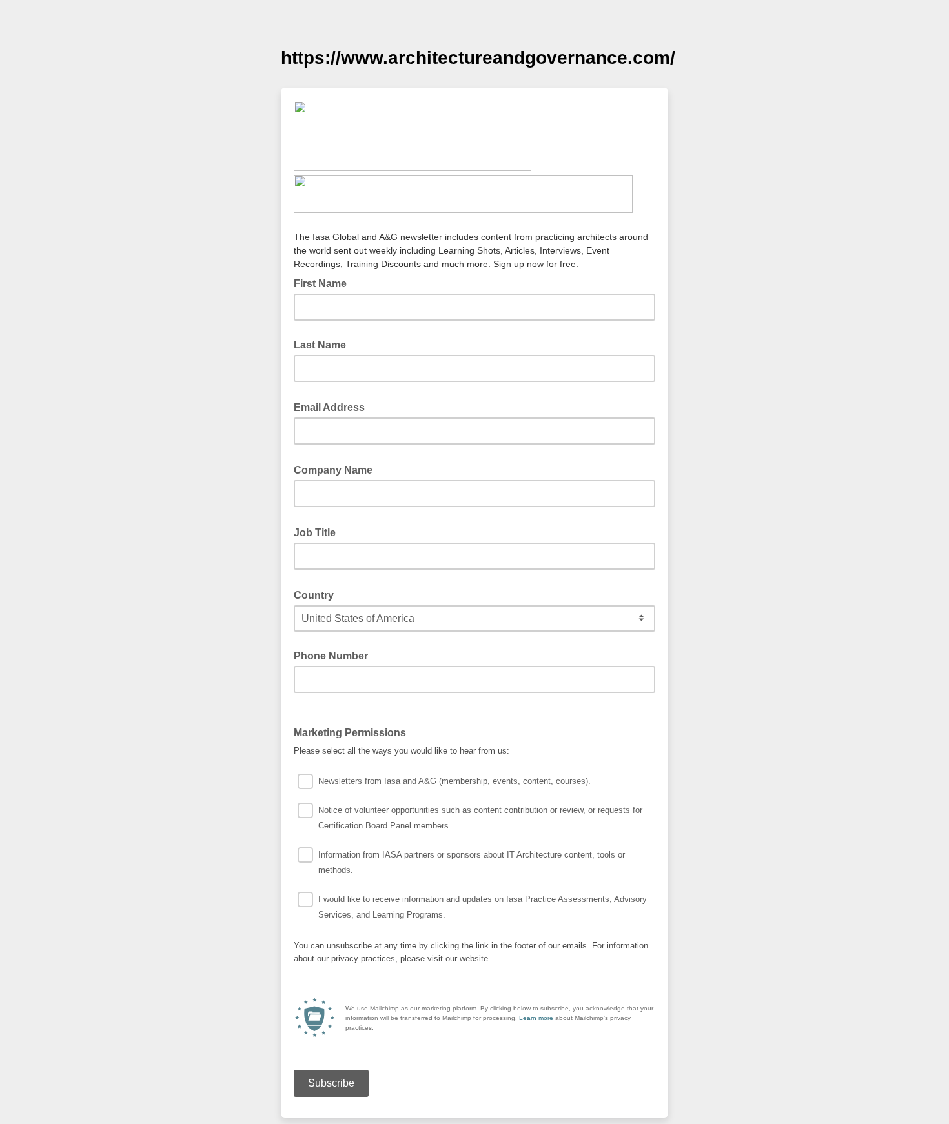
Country (318, 594)
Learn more (536, 1017)
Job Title (318, 532)
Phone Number (331, 655)
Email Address (333, 406)
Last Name (320, 344)
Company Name (337, 469)
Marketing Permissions (354, 732)
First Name (320, 283)
